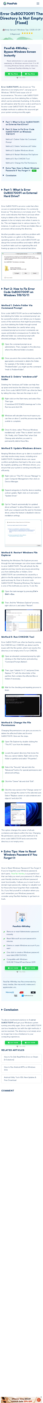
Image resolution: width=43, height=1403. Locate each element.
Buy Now (14, 74)
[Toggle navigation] (38, 3)
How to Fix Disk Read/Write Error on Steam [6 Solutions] (21, 1058)
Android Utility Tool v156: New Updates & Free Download (20, 1078)
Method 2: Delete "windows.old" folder (21, 146)
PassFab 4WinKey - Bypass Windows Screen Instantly (20, 51)
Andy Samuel (10, 30)
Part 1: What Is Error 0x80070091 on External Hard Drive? (22, 123)
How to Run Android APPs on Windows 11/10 (19, 1068)
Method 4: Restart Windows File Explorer (22, 154)
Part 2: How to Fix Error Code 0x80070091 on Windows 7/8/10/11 (20, 131)
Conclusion (11, 175)
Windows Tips (23, 30)
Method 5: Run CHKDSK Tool (18, 159)
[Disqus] (21, 1122)
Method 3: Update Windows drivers (20, 150)
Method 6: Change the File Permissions (21, 163)
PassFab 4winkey (18, 873)
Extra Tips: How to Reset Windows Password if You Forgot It (22, 169)
